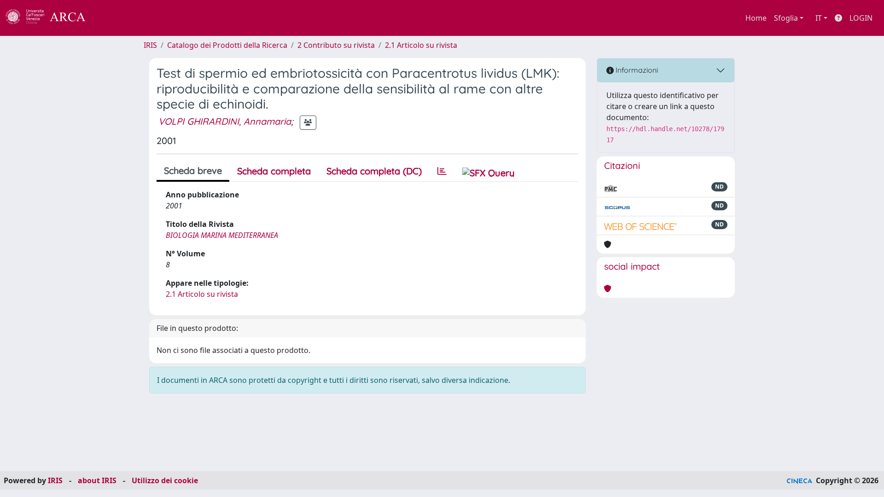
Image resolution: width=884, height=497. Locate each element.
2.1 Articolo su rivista (421, 45)
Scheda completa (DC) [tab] (374, 171)
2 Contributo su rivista (336, 45)
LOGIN (860, 18)
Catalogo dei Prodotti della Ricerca (227, 45)
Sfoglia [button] (786, 18)
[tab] (442, 171)
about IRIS (97, 480)
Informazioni (636, 70)
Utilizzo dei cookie (165, 480)
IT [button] (818, 18)
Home (756, 18)
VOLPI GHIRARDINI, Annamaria (224, 121)
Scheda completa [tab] (274, 171)
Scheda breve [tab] (193, 170)
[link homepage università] (110, 18)
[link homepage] (51, 18)
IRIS (150, 45)
